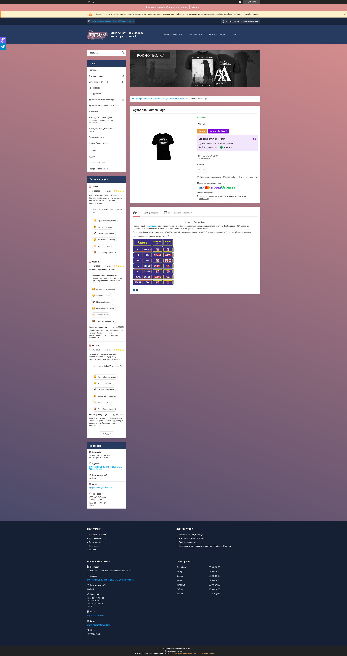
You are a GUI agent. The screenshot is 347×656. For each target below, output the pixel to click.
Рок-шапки (93, 111)
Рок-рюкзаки (94, 88)
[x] (137, 291)
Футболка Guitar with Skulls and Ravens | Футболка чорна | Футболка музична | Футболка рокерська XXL (107, 278)
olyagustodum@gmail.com (100, 488)
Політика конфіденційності (204, 653)
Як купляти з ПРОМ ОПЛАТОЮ (192, 538)
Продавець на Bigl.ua (173, 651)
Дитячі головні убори (98, 82)
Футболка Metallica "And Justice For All (107, 211)
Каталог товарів (96, 76)
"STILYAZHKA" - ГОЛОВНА (172, 34)
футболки (153, 226)
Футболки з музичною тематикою (169, 99)
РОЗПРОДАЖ (196, 34)
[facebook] (134, 291)
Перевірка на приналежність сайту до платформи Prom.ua (205, 546)
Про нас (92, 151)
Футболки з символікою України (103, 100)
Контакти (93, 546)
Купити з (214, 131)
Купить (195, 7)
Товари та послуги (144, 99)
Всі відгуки (106, 434)
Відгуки (92, 157)
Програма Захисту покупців (191, 535)
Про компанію (95, 542)
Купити (202, 131)
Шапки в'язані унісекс (98, 143)
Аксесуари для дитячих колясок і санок (103, 130)
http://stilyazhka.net (95, 616)
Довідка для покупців (188, 542)
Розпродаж (94, 70)
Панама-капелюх (96, 137)
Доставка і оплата (97, 163)
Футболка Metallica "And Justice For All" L (107, 367)
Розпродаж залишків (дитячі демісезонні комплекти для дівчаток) (102, 120)
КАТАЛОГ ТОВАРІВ (217, 34)
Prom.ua (186, 648)
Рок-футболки (95, 94)
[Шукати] (123, 53)
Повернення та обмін (98, 169)
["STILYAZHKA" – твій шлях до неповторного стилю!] (97, 35)
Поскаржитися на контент (182, 653)
